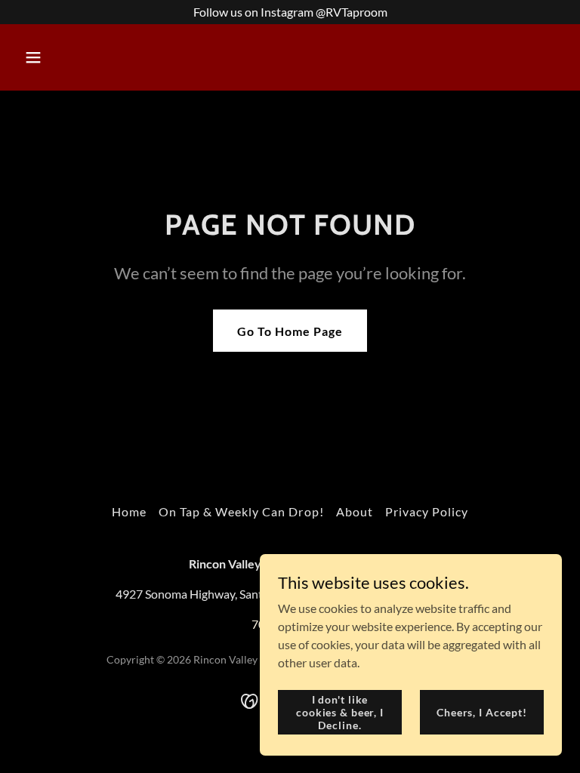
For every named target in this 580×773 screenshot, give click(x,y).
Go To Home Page (290, 331)
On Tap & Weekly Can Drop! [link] (241, 511)
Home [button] (129, 511)
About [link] (354, 511)
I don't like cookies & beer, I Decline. (340, 711)
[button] (80, 57)
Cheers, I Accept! (482, 711)
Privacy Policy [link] (426, 511)
